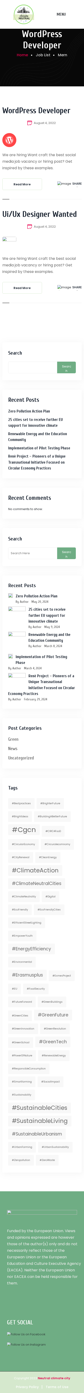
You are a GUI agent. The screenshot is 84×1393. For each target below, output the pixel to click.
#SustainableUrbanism (37, 1134)
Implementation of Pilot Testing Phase (39, 448)
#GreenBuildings (52, 1002)
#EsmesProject (61, 975)
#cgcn (24, 829)
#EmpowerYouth (22, 936)
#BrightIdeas (20, 816)
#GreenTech (53, 1042)
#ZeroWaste (47, 1160)
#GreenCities (20, 1015)
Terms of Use (57, 1387)
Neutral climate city (54, 1378)
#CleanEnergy (48, 857)
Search (15, 353)
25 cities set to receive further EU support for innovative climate (35, 422)
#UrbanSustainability (55, 1147)
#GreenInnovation (23, 1028)
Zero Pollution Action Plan (29, 411)
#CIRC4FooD (53, 831)
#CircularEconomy (23, 844)
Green (13, 739)
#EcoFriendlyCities (49, 909)
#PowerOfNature (22, 1055)
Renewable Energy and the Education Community (37, 437)
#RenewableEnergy (54, 1055)
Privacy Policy (27, 1387)
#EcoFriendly (20, 909)
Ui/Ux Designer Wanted (39, 214)
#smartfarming (22, 1081)
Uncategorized (21, 758)
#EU (14, 989)
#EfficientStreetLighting (26, 922)
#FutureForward (22, 1002)
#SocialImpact (50, 1081)
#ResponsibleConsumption (29, 1068)
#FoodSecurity (36, 989)
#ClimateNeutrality (24, 896)
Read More (22, 184)
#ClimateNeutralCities (36, 883)
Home (22, 55)
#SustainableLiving (40, 1121)
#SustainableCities (39, 1108)
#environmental (22, 962)
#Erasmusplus (27, 975)
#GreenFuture (53, 1015)
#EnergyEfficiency (31, 949)
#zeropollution (21, 1160)
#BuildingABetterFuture (52, 816)
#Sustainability (21, 1095)
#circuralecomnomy (57, 844)
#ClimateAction (35, 870)
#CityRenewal (20, 857)
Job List (43, 55)
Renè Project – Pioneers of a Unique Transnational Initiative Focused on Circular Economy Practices (37, 462)
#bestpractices (21, 803)
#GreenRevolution (55, 1028)
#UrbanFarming (22, 1147)
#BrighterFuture (50, 803)
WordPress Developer (36, 110)
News (13, 748)
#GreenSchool (20, 1042)
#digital (51, 896)
